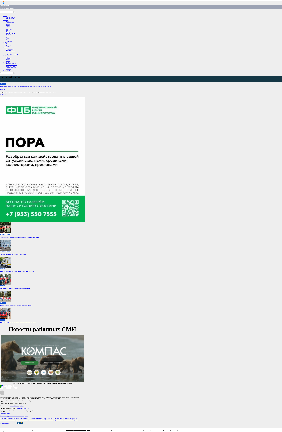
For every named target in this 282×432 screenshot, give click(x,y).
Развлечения (9, 41)
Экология (8, 69)
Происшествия (6, 55)
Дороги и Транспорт (11, 63)
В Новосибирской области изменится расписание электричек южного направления (18, 322)
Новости (5, 16)
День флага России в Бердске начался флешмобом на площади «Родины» (16, 305)
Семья (7, 38)
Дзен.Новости (6, 70)
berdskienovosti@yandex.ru (22, 408)
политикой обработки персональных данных (78, 430)
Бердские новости (4, 5)
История (8, 25)
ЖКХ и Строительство (11, 65)
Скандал (8, 61)
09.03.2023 (2, 89)
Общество (5, 20)
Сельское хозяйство (11, 67)
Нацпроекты (6, 47)
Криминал (8, 58)
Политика (5, 42)
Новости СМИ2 (4, 94)
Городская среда (10, 49)
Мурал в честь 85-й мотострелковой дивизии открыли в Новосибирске (15, 288)
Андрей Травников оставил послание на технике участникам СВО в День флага (17, 271)
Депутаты (8, 45)
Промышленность (10, 66)
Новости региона (10, 18)
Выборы (8, 43)
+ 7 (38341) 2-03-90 (14, 406)
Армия (7, 21)
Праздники (8, 34)
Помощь (8, 32)
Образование (9, 29)
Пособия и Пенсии (10, 33)
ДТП (7, 57)
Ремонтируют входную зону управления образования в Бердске (13, 254)
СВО (7, 37)
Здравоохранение (10, 51)
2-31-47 (21, 406)
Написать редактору (5, 413)
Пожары (8, 59)
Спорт (7, 39)
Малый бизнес (9, 53)
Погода (8, 30)
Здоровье (8, 24)
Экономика (6, 62)
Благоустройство (10, 22)
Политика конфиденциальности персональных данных (14, 416)
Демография (9, 50)
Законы (8, 46)
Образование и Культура (12, 54)
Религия (8, 35)
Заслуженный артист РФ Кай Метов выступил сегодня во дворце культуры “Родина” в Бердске (25, 86)
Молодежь (8, 28)
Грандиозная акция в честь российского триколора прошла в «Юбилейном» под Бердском (19, 237)
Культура (8, 26)
